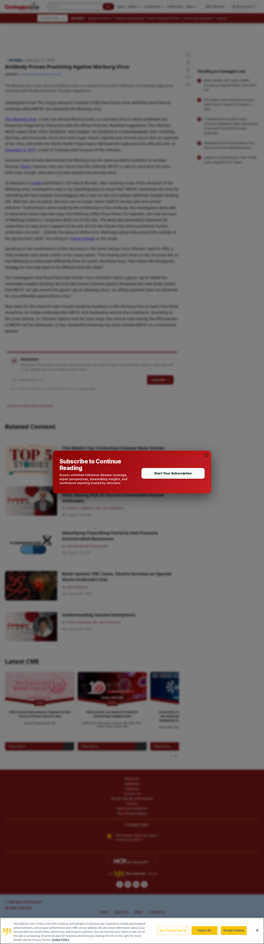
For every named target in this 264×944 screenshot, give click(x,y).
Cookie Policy (60, 940)
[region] (132, 931)
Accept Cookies (233, 930)
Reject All (204, 930)
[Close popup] (207, 455)
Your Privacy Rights (172, 930)
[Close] (257, 930)
